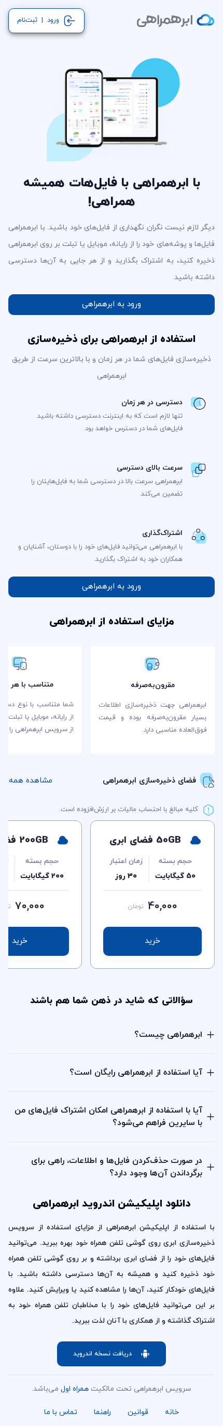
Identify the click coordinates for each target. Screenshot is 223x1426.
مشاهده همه (30, 780)
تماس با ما (60, 1412)
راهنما (102, 1412)
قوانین (138, 1412)
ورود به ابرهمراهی (111, 304)
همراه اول (75, 1389)
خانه (172, 1412)
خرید (152, 941)
